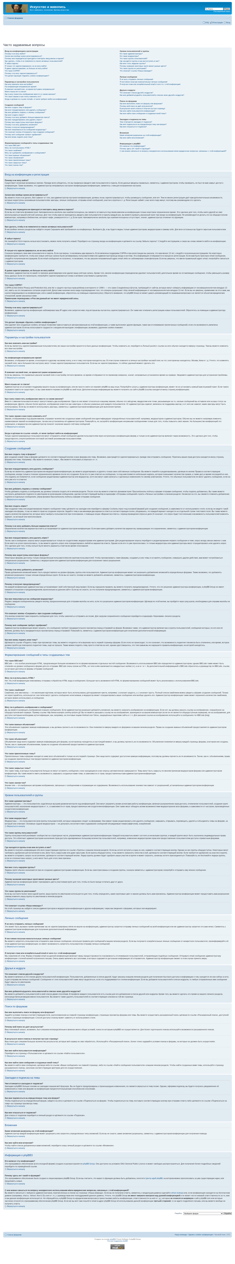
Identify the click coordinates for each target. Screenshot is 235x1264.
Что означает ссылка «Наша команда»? (136, 71)
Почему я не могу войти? (15, 54)
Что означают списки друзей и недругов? (136, 93)
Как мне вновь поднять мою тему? (19, 137)
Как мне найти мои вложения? (132, 138)
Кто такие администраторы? (131, 54)
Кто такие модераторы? (129, 56)
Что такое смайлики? (13, 150)
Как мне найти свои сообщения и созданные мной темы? (143, 113)
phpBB (112, 1239)
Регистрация (217, 22)
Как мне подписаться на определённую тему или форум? (143, 124)
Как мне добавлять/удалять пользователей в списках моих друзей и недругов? (152, 95)
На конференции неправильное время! (20, 87)
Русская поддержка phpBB (117, 1241)
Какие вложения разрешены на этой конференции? (140, 135)
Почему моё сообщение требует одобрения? (23, 135)
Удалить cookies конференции (200, 1235)
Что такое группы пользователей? (133, 58)
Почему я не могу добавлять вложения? (21, 125)
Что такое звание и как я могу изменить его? (23, 96)
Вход (228, 22)
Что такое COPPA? (12, 71)
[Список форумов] (17, 8)
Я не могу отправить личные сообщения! (136, 79)
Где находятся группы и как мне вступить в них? (139, 61)
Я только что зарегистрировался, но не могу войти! (26, 66)
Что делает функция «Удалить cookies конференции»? (27, 76)
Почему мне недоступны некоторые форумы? (24, 122)
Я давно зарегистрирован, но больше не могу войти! (26, 68)
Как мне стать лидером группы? (133, 63)
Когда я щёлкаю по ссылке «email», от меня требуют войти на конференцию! (36, 99)
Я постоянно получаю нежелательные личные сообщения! (143, 82)
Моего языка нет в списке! (15, 92)
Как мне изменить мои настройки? (19, 84)
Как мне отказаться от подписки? (133, 127)
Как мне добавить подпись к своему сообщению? (25, 112)
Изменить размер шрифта (228, 17)
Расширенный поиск (222, 11)
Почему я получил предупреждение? (20, 127)
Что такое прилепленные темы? (18, 160)
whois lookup (177, 1193)
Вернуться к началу (16, 188)
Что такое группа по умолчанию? (133, 68)
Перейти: (178, 1213)
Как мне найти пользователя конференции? (137, 111)
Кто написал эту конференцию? (132, 146)
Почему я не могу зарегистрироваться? (21, 73)
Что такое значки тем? (14, 165)
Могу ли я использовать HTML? (18, 148)
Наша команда (181, 1235)
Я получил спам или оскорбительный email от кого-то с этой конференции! (150, 84)
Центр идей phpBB (154, 1178)
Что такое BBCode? (12, 145)
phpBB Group (89, 1164)
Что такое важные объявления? (18, 155)
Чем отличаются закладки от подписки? (136, 122)
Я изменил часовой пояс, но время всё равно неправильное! (30, 89)
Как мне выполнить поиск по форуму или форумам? (141, 104)
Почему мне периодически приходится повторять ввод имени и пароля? (34, 58)
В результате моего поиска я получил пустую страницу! (142, 108)
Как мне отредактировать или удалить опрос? (23, 120)
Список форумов (15, 18)
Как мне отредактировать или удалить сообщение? (25, 110)
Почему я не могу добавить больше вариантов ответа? (27, 117)
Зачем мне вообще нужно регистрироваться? (23, 56)
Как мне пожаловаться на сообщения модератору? (25, 130)
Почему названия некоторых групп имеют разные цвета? (143, 66)
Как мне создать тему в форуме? (18, 107)
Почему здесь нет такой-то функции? (135, 149)
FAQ (207, 22)
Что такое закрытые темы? (16, 163)
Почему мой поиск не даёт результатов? (136, 106)
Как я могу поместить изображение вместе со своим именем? (30, 94)
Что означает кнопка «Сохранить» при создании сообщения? (30, 132)
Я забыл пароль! (11, 63)
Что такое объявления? (14, 158)
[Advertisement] (117, 33)
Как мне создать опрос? (14, 115)
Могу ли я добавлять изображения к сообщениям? (25, 153)
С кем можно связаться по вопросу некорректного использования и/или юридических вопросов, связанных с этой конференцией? (173, 151)
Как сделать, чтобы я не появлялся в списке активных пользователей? (34, 61)
